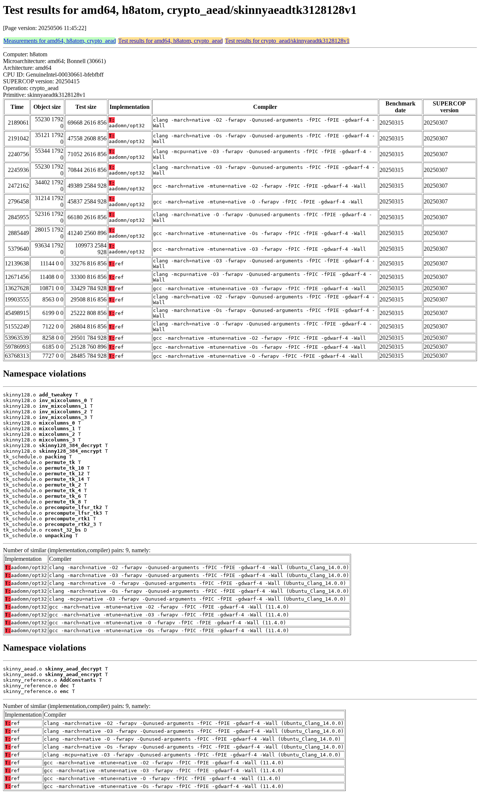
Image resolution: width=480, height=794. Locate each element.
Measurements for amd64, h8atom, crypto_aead (59, 41)
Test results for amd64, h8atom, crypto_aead (170, 41)
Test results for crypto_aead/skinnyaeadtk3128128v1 (287, 41)
